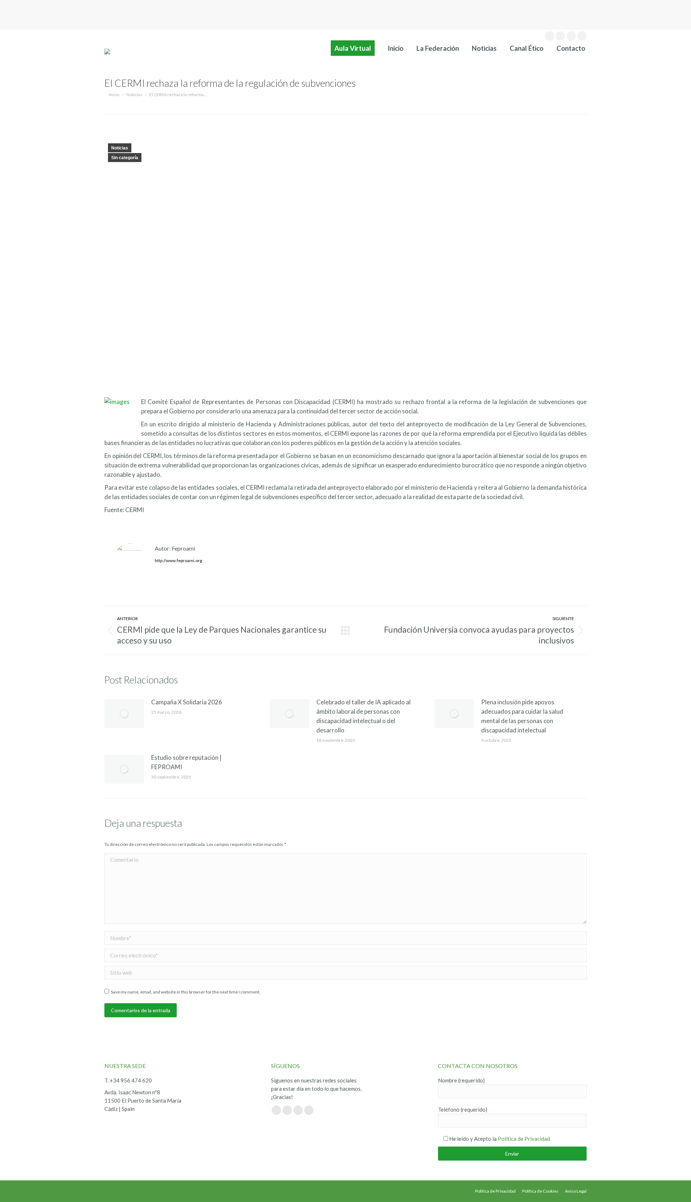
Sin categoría (124, 157)
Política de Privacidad (524, 1138)
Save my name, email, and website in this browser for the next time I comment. (186, 992)
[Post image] (124, 713)
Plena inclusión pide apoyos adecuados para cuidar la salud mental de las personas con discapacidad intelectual (522, 716)
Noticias (119, 148)
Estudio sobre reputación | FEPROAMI (186, 762)
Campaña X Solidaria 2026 (186, 702)
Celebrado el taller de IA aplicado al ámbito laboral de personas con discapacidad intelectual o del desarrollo (363, 716)
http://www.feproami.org (178, 560)
